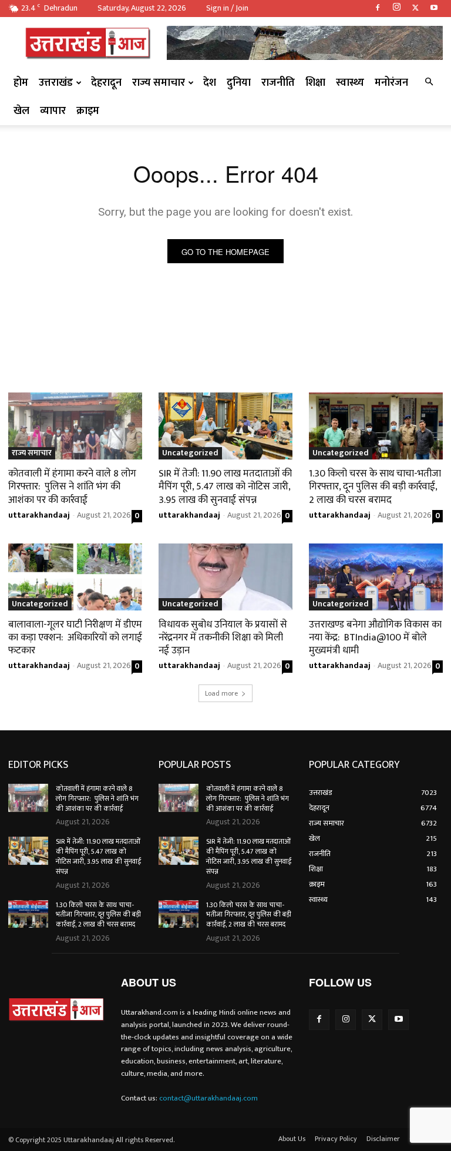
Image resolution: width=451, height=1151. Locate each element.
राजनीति (278, 83)
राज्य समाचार (158, 83)
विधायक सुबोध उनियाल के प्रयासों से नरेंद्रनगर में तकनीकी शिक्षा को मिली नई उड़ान (223, 637)
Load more (221, 693)
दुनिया (239, 83)
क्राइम (87, 111)
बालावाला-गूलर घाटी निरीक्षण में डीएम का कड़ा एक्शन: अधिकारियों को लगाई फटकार (75, 637)
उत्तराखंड (56, 83)
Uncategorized (190, 453)
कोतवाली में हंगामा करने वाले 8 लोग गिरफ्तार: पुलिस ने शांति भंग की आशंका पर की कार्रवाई (72, 486)
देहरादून (106, 83)
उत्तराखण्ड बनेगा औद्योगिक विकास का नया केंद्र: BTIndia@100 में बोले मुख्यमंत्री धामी (375, 637)
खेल (21, 111)
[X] (415, 8)
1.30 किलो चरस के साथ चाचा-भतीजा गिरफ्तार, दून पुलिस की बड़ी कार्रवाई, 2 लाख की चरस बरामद (375, 486)
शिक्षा (315, 83)
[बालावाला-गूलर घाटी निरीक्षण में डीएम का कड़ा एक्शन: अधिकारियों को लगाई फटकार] (75, 576)
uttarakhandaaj (39, 515)
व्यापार (53, 111)
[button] (429, 82)
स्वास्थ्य (350, 83)
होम (21, 83)
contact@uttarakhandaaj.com (208, 1098)
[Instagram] (396, 8)
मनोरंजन (391, 83)
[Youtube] (434, 8)
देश (209, 83)
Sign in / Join (227, 8)
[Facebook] (377, 8)
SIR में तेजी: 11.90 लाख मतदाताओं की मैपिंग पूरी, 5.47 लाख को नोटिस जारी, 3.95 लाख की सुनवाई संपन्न (225, 486)
